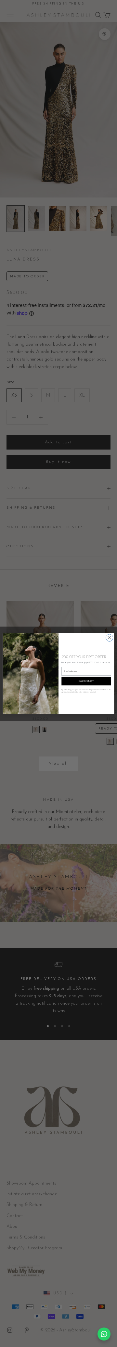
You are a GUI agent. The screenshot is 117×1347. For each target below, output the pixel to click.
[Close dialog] (109, 638)
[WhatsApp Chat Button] (104, 1334)
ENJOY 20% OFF (86, 681)
